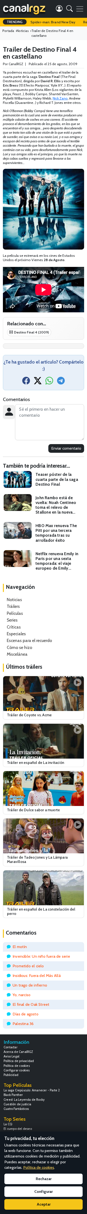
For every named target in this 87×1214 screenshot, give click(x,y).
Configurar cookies (17, 1070)
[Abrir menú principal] (79, 9)
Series (12, 620)
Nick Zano (60, 98)
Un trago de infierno (30, 985)
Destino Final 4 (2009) (31, 332)
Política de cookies (17, 1066)
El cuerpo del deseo (18, 1129)
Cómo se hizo (19, 647)
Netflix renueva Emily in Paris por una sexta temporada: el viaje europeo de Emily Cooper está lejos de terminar (57, 561)
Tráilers (13, 606)
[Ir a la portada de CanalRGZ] (24, 9)
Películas (15, 613)
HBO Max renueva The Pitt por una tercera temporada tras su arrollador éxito (56, 532)
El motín (20, 946)
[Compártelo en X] (37, 382)
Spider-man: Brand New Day (52, 22)
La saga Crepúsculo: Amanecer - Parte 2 (32, 1090)
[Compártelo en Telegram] (61, 382)
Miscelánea (17, 654)
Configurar (43, 1191)
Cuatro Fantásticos (16, 1109)
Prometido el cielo (28, 966)
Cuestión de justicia (17, 1104)
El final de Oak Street (31, 1004)
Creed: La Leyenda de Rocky (24, 1099)
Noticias (14, 599)
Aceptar (44, 1204)
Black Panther (13, 1095)
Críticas (14, 626)
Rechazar (43, 1178)
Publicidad (11, 1075)
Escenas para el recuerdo (29, 640)
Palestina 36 (23, 1023)
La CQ (8, 1124)
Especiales (16, 633)
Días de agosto (25, 1014)
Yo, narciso (21, 995)
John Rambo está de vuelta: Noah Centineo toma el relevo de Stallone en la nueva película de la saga (56, 505)
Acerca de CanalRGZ (18, 1052)
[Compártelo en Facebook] (26, 382)
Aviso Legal (11, 1056)
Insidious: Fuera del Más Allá (37, 975)
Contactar (10, 1047)
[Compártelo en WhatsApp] (49, 382)
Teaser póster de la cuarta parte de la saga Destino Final (57, 479)
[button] (69, 9)
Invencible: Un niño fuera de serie (41, 956)
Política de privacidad (19, 1061)
